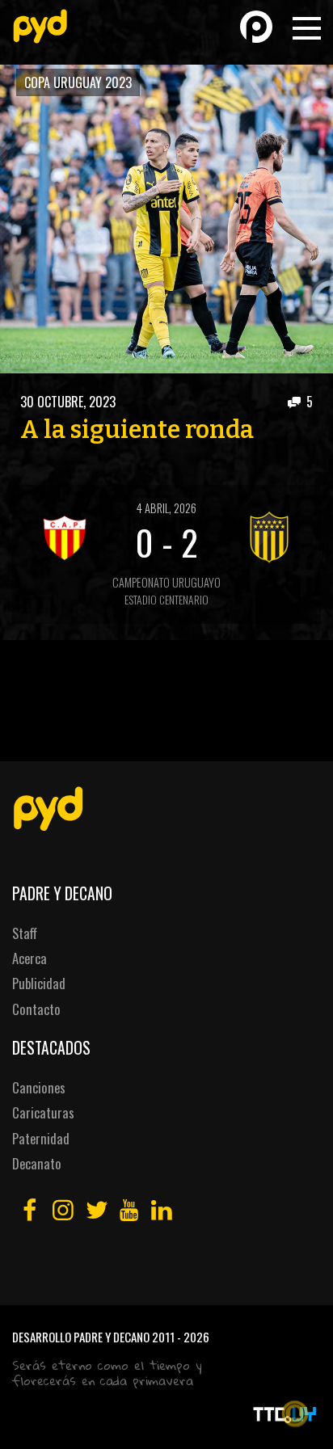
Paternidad (41, 1138)
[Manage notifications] (295, 1413)
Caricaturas (43, 1112)
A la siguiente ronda (137, 429)
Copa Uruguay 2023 (78, 82)
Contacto (36, 1009)
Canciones (38, 1087)
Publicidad (38, 983)
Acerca (29, 958)
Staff (24, 933)
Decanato (36, 1163)
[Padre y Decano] (40, 26)
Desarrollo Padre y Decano (81, 1337)
